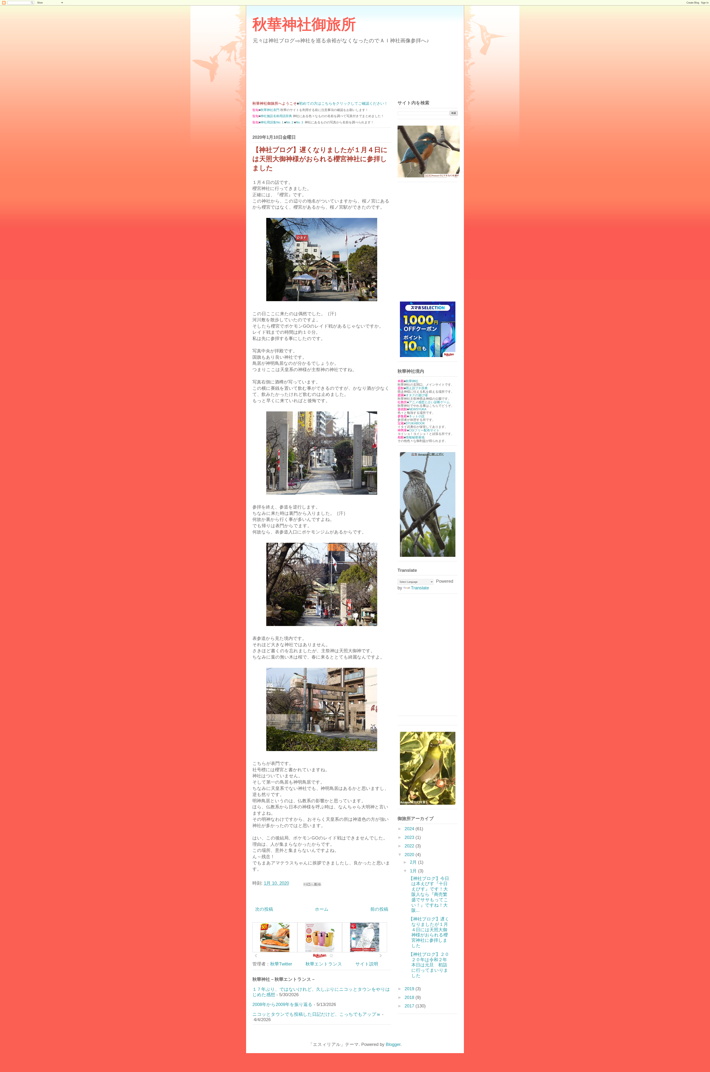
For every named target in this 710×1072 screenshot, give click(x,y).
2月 (414, 862)
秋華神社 (412, 381)
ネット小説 (417, 416)
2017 (410, 1005)
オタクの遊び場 (417, 395)
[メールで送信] (305, 884)
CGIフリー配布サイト (424, 430)
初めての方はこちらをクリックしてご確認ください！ (343, 103)
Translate (420, 587)
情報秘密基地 (415, 437)
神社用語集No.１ (272, 122)
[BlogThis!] (309, 884)
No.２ (290, 122)
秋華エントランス (323, 963)
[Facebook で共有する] (316, 884)
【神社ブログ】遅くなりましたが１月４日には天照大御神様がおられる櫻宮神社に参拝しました (429, 932)
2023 (410, 837)
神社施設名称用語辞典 (276, 116)
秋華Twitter (281, 963)
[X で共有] (312, 884)
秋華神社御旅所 (304, 24)
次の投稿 (264, 909)
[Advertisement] (355, 70)
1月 (414, 870)
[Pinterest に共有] (319, 884)
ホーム (322, 909)
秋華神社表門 (270, 110)
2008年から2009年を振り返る (282, 1004)
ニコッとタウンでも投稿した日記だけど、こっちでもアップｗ (316, 1014)
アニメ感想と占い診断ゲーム (429, 402)
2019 (410, 988)
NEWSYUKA (417, 409)
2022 (410, 845)
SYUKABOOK (415, 423)
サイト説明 (366, 963)
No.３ (300, 122)
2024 (410, 828)
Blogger (393, 1044)
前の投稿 (379, 909)
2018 (410, 997)
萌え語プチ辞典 (417, 388)
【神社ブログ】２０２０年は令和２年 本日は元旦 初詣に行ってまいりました (430, 965)
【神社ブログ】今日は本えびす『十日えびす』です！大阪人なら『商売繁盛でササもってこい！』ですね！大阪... (429, 894)
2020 (410, 854)
